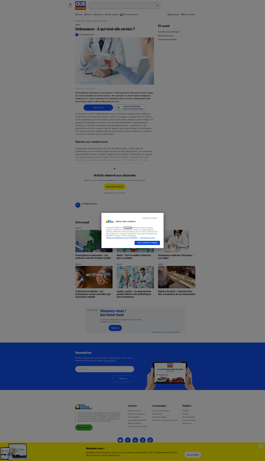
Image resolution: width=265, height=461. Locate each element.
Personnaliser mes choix (147, 238)
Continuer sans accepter (149, 218)
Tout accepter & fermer (147, 243)
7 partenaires (128, 227)
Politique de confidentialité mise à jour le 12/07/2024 (121, 238)
